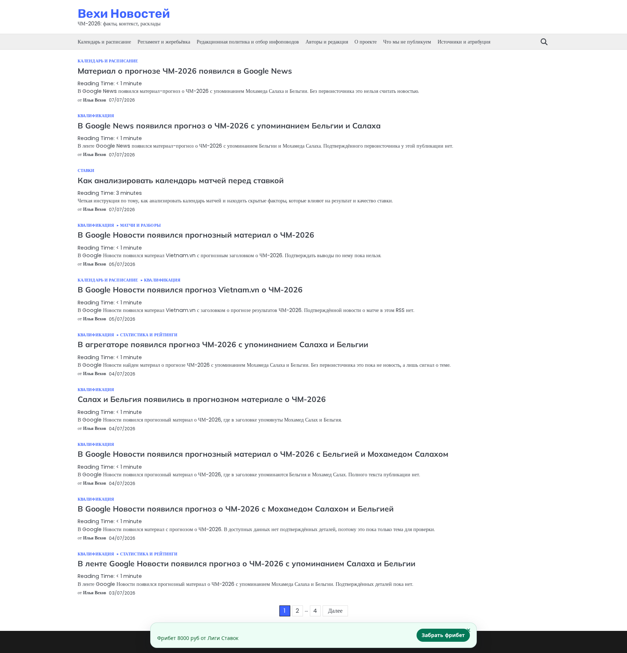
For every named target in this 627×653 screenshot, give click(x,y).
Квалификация (96, 116)
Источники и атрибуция (464, 41)
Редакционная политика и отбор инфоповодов (248, 41)
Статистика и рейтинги (148, 335)
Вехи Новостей (124, 13)
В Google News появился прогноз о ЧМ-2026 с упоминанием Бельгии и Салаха (229, 125)
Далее (335, 611)
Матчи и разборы (140, 225)
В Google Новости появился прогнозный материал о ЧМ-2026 (196, 234)
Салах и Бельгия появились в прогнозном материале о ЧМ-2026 (202, 399)
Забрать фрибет (443, 635)
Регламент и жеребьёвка (164, 41)
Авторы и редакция (327, 41)
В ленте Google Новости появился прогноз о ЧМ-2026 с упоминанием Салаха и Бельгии (246, 563)
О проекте (366, 41)
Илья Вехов (94, 100)
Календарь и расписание (104, 41)
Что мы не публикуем (407, 41)
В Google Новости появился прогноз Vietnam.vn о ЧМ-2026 (190, 289)
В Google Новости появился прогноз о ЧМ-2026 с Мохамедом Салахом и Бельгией (236, 508)
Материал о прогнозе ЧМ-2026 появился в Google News (185, 70)
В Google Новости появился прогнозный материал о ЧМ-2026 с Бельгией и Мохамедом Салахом (263, 454)
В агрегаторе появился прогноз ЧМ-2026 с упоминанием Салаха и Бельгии (223, 344)
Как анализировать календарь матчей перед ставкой (181, 180)
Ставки (86, 171)
